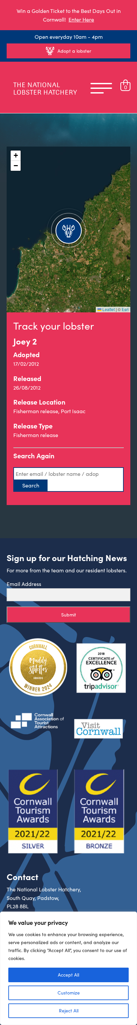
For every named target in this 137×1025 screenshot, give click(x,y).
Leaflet (108, 309)
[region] (68, 968)
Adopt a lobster (74, 51)
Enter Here (81, 19)
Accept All (68, 975)
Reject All (68, 1010)
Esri (125, 309)
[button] (68, 229)
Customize (69, 993)
